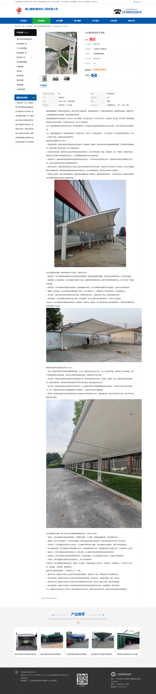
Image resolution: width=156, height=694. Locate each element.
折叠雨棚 (20, 66)
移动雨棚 (20, 76)
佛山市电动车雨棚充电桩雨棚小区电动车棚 (25, 120)
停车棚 (19, 71)
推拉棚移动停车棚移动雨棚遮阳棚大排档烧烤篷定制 (83, 654)
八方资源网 (32, 680)
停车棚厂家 (21, 57)
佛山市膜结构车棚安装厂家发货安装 (25, 124)
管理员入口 (46, 680)
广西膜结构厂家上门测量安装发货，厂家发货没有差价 (25, 103)
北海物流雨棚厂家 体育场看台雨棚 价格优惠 (25, 142)
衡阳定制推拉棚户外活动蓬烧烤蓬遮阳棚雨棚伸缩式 (134, 654)
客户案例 (77, 21)
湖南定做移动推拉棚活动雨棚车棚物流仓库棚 (30, 654)
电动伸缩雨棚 (22, 62)
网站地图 (54, 680)
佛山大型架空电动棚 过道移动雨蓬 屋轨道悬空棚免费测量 (25, 133)
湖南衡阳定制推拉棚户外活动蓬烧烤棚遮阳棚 (106, 654)
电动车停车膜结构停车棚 (42, 26)
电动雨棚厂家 (22, 44)
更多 (33, 98)
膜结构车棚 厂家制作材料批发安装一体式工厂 (25, 129)
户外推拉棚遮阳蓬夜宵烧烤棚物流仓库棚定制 (55, 654)
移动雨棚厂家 (22, 53)
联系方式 (131, 21)
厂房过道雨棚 (22, 48)
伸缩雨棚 (20, 85)
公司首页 (23, 21)
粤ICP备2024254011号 (41, 675)
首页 (23, 26)
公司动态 (113, 21)
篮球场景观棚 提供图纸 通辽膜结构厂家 (25, 137)
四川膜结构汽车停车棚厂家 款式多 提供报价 (25, 111)
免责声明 (39, 680)
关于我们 (95, 21)
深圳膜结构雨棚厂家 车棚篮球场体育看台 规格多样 (25, 116)
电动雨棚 (20, 80)
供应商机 (41, 21)
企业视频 (59, 21)
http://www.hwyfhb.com (49, 598)
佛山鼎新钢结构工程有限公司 (58, 675)
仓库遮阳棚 (21, 89)
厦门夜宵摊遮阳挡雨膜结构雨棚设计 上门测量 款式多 (25, 107)
